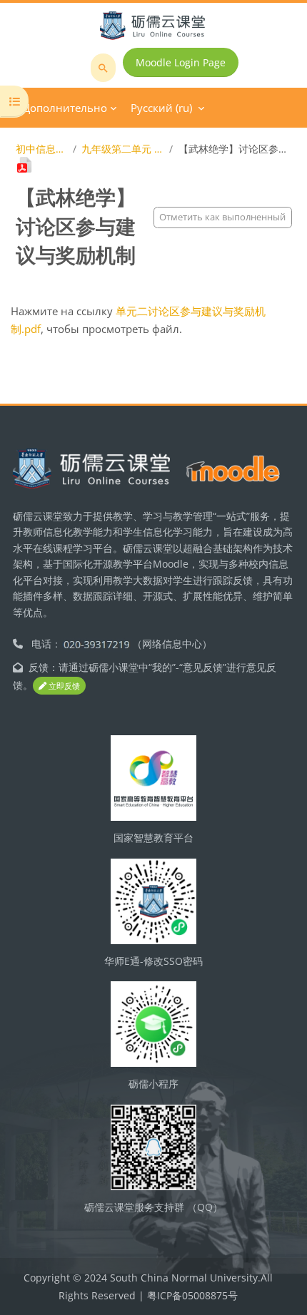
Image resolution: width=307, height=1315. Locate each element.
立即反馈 (63, 685)
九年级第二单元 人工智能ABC (122, 148)
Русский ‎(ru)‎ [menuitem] (161, 108)
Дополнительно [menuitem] (65, 108)
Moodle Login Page (181, 62)
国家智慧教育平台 (153, 837)
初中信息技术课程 (42, 148)
